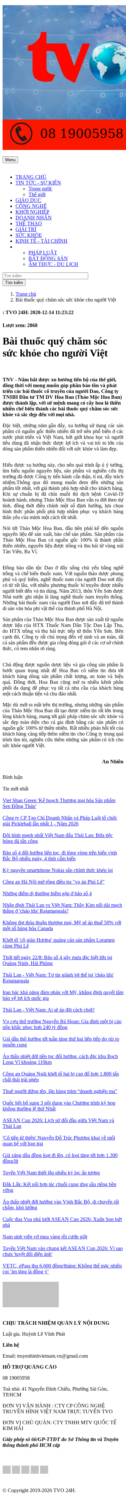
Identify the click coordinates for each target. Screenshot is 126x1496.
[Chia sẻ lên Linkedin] (16, 1470)
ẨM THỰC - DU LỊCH (53, 264)
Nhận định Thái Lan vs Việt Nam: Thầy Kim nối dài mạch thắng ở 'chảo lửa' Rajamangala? (62, 908)
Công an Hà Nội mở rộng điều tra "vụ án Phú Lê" (54, 882)
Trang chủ (26, 294)
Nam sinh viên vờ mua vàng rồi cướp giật (45, 1236)
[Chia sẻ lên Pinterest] (25, 1470)
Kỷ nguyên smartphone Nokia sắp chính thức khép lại (58, 870)
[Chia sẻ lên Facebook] (7, 1470)
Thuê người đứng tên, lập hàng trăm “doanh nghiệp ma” (60, 1091)
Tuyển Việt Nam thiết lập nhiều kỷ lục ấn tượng (51, 1172)
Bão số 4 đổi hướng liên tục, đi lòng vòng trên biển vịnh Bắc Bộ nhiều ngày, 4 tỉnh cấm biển (60, 855)
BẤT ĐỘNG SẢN (48, 258)
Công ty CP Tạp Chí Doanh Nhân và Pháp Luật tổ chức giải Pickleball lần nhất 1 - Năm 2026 (60, 820)
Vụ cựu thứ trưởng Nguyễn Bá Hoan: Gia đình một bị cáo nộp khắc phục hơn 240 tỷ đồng (62, 1024)
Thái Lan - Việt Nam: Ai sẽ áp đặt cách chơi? (49, 1010)
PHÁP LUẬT (42, 252)
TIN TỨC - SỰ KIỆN (38, 183)
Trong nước (40, 188)
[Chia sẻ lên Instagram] (35, 1470)
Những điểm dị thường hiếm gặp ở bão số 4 (47, 893)
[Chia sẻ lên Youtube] (44, 1470)
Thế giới (37, 194)
